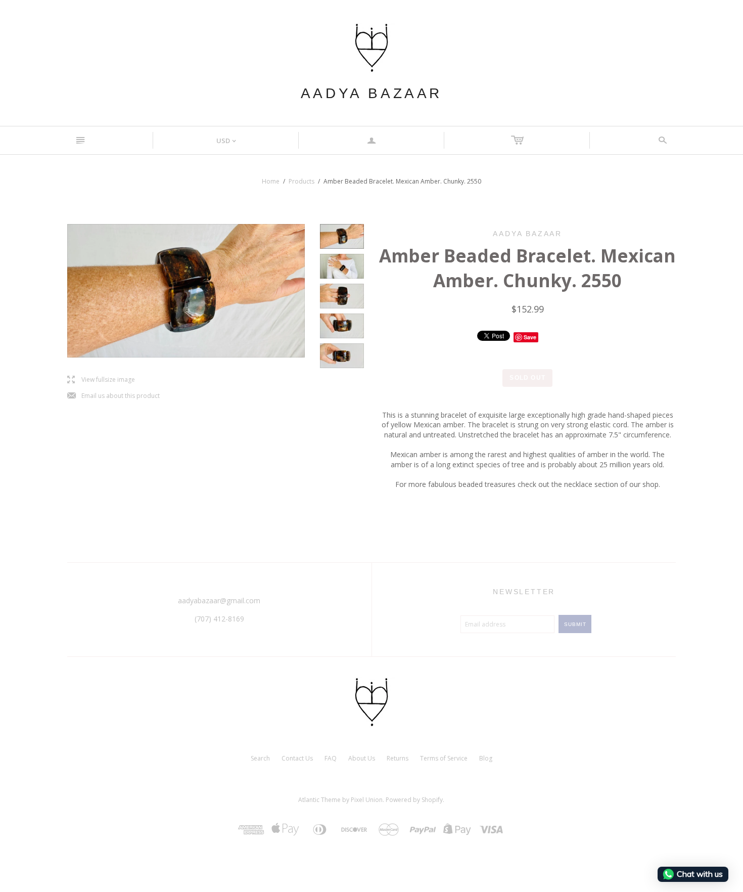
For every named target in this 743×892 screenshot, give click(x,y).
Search (260, 758)
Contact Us (297, 758)
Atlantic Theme (319, 799)
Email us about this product (113, 396)
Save (530, 337)
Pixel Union (367, 799)
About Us (361, 758)
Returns (397, 758)
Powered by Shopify (414, 799)
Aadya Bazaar (371, 93)
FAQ (330, 758)
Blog (485, 758)
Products (301, 181)
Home (271, 181)
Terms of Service (444, 758)
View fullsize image (101, 380)
